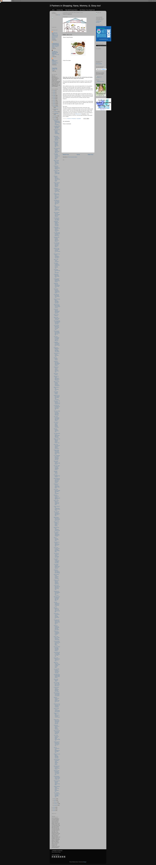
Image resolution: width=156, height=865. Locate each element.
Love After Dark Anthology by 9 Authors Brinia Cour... (57, 234)
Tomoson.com (78, 113)
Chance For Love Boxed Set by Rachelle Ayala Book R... (56, 616)
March (55, 802)
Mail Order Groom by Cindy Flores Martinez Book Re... (57, 138)
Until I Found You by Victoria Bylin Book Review (57, 710)
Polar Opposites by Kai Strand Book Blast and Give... (57, 322)
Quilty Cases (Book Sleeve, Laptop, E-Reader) (55, 46)
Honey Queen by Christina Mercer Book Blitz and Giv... (57, 333)
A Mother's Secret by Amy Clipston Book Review (57, 571)
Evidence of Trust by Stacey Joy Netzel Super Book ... (57, 485)
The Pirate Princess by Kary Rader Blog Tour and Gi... (56, 418)
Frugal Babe (54, 68)
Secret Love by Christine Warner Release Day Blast (57, 782)
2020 (54, 95)
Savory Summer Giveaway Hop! (56, 539)
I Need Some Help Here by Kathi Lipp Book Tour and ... (57, 587)
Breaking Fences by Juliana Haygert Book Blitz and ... (57, 497)
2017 (54, 100)
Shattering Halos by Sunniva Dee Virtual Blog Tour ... (57, 285)
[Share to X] (86, 118)
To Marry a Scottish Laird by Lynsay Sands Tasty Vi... (57, 190)
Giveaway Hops (60, 9)
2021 (54, 93)
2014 (54, 105)
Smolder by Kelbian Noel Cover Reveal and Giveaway (57, 122)
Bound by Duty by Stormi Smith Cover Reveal (57, 768)
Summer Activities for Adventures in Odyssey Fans (56, 604)
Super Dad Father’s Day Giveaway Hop (57, 659)
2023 (54, 92)
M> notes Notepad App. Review (57, 475)
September (56, 113)
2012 (54, 808)
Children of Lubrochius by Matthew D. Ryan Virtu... (56, 633)
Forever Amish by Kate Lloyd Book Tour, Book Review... (57, 643)
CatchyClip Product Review (56, 392)
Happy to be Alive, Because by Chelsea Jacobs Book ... (57, 716)
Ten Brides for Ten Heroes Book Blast (56, 219)
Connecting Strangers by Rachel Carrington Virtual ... (57, 229)
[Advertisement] (72, 168)
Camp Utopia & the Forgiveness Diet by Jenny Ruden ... (57, 508)
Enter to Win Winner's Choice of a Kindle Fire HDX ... (56, 502)
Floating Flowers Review (56, 358)
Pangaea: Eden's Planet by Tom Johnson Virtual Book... (57, 179)
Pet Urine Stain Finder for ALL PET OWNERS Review (57, 467)
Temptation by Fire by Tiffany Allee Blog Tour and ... (56, 544)
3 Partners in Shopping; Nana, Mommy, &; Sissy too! (75, 5)
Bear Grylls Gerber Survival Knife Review (57, 463)
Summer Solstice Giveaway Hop (56, 430)
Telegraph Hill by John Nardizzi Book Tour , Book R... (56, 239)
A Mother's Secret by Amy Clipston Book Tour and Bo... (57, 363)
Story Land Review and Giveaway (56, 318)
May (55, 798)
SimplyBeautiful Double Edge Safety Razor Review (57, 676)
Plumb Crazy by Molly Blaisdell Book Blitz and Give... (57, 756)
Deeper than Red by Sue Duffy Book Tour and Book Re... (56, 721)
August (55, 115)
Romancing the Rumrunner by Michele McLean (57, 732)
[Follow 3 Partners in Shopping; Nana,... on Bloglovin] (101, 69)
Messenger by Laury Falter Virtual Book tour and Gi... (57, 694)
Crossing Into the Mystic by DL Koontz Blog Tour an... (57, 407)
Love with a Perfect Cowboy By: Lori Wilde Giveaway (56, 560)
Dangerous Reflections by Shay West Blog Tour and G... (57, 349)
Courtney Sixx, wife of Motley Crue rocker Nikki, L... (57, 172)
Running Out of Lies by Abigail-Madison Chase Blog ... (57, 132)
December (56, 106)
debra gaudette (99, 63)
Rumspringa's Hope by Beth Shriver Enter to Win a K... (57, 778)
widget (59, 14)
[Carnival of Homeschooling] (101, 95)
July (55, 117)
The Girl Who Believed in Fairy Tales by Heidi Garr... (56, 327)
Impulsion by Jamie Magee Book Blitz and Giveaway (57, 593)
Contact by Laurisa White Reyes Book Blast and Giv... (57, 311)
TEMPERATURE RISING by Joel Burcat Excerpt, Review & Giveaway (55, 37)
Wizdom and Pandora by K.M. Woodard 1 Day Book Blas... (56, 196)
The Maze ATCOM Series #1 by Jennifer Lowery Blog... (57, 156)
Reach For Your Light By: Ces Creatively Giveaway (57, 705)
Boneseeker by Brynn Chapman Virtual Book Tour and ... (57, 255)
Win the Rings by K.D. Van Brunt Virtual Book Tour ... (57, 684)
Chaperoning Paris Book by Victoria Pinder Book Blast (56, 452)
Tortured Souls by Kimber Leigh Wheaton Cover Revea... (57, 762)
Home (53, 9)
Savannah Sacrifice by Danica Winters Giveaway (56, 727)
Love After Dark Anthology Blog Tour (57, 127)
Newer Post (66, 154)
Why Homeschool (54, 60)
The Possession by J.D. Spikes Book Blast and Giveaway (57, 435)
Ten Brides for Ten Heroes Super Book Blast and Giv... (56, 202)
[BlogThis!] (85, 118)
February (56, 803)
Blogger (84, 861)
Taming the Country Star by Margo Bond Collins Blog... (57, 549)
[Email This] (84, 118)
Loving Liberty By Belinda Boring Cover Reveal (57, 280)
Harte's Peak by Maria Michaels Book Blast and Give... (57, 301)
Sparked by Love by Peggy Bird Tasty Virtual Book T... (57, 290)
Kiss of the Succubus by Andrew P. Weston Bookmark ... (57, 446)
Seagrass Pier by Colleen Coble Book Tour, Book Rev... (56, 772)
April (55, 800)
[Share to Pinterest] (88, 118)
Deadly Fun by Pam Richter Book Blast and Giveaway (57, 397)
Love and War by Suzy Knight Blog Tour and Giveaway (56, 671)
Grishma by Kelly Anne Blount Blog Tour (56, 276)
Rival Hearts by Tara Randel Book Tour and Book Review (57, 480)
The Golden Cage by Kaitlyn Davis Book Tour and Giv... (57, 566)
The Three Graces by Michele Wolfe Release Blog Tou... (57, 738)
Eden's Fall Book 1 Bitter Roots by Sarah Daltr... (57, 638)
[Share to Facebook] (87, 118)
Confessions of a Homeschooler (55, 44)
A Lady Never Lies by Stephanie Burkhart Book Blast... (57, 689)
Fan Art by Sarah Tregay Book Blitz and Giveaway (57, 491)
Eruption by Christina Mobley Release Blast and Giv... (56, 144)
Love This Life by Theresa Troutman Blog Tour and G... (56, 244)
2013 (54, 807)
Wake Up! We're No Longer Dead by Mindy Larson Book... (57, 665)
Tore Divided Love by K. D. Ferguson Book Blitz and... (57, 794)
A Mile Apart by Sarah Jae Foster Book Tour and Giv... (57, 743)
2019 (54, 97)
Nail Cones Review (56, 374)
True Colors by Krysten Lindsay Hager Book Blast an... (57, 150)
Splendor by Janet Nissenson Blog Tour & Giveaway (56, 378)
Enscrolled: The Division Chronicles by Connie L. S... (57, 402)
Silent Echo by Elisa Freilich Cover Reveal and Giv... (57, 306)
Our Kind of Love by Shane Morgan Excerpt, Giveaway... (56, 425)
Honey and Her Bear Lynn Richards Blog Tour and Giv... (57, 184)
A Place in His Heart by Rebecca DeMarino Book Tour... (56, 582)
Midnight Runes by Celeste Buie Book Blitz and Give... (57, 598)
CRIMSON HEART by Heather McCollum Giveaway (56, 223)
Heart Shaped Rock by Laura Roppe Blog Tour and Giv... (57, 214)
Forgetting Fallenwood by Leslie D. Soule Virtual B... (57, 344)
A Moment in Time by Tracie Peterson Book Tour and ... (56, 369)
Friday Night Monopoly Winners (71, 9)
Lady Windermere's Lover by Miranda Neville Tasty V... (57, 208)
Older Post (90, 154)
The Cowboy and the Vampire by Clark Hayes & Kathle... (56, 534)
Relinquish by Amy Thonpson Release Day (57, 529)
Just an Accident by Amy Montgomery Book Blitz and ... (57, 750)
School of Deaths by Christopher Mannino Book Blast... (57, 627)
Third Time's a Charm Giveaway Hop (56, 355)
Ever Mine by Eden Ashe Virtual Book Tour (56, 296)
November (56, 109)
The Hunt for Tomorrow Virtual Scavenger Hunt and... (56, 555)
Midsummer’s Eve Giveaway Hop (56, 389)
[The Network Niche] (103, 41)
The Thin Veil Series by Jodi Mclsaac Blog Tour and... (57, 513)
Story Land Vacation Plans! (56, 680)
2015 (54, 103)
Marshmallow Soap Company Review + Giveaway (56, 576)
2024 (54, 90)
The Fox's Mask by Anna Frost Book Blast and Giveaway (57, 413)
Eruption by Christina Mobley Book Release (57, 167)
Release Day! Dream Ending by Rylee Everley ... (56, 523)
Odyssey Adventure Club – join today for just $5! (57, 609)
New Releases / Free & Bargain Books (87, 9)
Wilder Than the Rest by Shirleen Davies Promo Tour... (57, 440)
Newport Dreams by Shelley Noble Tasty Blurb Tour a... (56, 700)
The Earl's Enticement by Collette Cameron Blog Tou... (56, 338)
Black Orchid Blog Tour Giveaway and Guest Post (56, 162)
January (55, 805)
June (55, 119)
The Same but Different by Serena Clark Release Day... (57, 621)
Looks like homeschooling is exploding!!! (55, 62)
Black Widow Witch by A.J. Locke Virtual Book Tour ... (57, 519)
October (55, 111)
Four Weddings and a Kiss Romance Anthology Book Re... (57, 457)
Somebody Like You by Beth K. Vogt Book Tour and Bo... (57, 654)
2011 (54, 810)
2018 (54, 98)
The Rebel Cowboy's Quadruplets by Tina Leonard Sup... (57, 266)
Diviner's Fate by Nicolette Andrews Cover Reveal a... (57, 250)
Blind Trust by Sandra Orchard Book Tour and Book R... (57, 383)
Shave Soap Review (56, 315)
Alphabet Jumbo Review (56, 472)
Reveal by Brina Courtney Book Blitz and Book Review (57, 648)
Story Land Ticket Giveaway (56, 260)
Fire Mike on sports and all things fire (55, 52)
